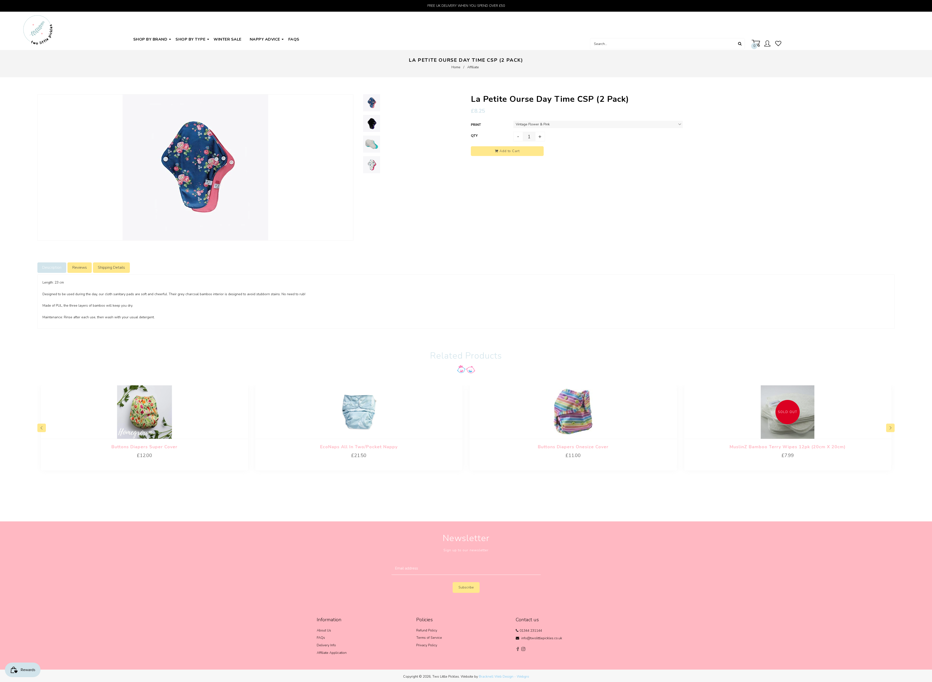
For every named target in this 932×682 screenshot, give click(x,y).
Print (476, 124)
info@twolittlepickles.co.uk (541, 638)
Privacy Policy (426, 645)
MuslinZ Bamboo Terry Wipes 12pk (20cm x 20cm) (788, 447)
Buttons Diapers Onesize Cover (573, 447)
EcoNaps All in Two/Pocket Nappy (359, 447)
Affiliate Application (332, 652)
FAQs (321, 637)
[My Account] (768, 44)
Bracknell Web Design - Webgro (504, 676)
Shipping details (111, 267)
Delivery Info (326, 645)
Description (51, 267)
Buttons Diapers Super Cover (144, 447)
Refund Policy (426, 630)
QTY (474, 135)
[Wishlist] (778, 44)
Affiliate (473, 67)
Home (455, 67)
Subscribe (466, 587)
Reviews (79, 267)
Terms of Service (429, 637)
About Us (324, 630)
